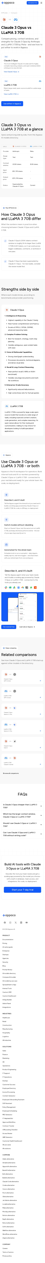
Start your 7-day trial (22, 889)
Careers (5, 1248)
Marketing (6, 1058)
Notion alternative (9, 1215)
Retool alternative (8, 1223)
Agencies (6, 958)
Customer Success (9, 1084)
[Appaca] (7, 2)
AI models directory (9, 973)
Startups (6, 955)
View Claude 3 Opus (10, 72)
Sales (4, 1051)
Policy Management (9, 1107)
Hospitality (6, 1033)
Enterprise (6, 951)
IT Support (6, 1073)
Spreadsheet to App (9, 985)
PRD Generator (7, 1115)
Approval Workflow (9, 1122)
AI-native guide (8, 947)
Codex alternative (8, 1185)
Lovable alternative (9, 1204)
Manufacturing (7, 1029)
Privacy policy (7, 1256)
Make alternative (8, 1208)
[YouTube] (26, 922)
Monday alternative (9, 1212)
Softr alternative (8, 1227)
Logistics (6, 1036)
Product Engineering (9, 1069)
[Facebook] (5, 922)
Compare (14, 13)
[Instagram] (10, 922)
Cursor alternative (9, 1189)
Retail (4, 1021)
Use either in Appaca (12, 103)
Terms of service (8, 1252)
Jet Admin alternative (10, 1200)
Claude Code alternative (11, 1181)
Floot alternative (8, 1193)
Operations (6, 1066)
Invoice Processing (9, 1092)
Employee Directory (9, 1088)
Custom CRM (7, 992)
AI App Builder (7, 1000)
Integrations (7, 1007)
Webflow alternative (9, 1230)
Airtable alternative (9, 1163)
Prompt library (7, 970)
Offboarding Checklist (10, 1130)
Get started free (32, 3)
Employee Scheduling (10, 1111)
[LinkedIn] (21, 922)
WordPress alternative (10, 1234)
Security (5, 962)
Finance (5, 1054)
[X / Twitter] (15, 922)
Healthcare (6, 1018)
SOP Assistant (7, 1103)
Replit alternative (8, 1219)
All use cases (7, 1145)
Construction (7, 1025)
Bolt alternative (8, 1174)
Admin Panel (7, 1003)
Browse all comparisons (11, 773)
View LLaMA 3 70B (10, 94)
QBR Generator (7, 1137)
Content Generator (9, 1096)
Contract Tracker (8, 1126)
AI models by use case (10, 981)
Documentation (8, 939)
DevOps (5, 1081)
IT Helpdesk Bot (8, 1118)
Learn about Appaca (26, 627)
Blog (4, 966)
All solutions (7, 1148)
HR (3, 1062)
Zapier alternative (8, 1238)
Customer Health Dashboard (12, 1141)
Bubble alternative (9, 1178)
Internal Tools (7, 988)
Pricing (5, 943)
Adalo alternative (8, 1159)
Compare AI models (9, 977)
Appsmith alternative (10, 1166)
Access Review (7, 1133)
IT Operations (7, 1077)
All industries (7, 1040)
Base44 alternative (9, 1170)
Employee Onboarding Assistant (13, 1100)
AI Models (4, 13)
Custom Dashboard (9, 996)
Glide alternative (8, 1196)
